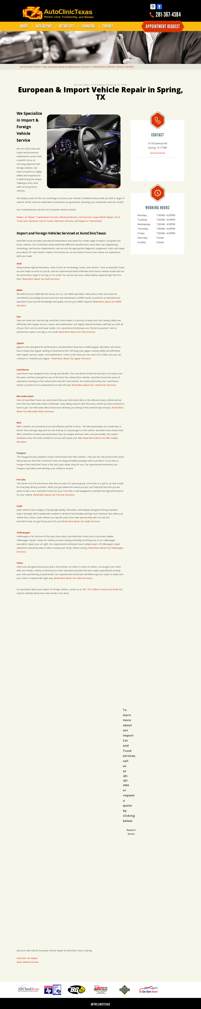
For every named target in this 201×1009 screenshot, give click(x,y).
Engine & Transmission (90, 220)
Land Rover (23, 369)
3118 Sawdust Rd (100, 84)
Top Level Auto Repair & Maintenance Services (66, 66)
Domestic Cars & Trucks (41, 220)
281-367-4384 (168, 14)
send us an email (109, 589)
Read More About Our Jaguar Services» (71, 358)
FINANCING (88, 26)
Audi (19, 263)
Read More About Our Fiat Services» (77, 331)
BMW (19, 290)
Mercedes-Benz (25, 396)
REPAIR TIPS (66, 26)
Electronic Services (63, 220)
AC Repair (30, 217)
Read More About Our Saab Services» (81, 521)
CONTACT (107, 26)
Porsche (21, 479)
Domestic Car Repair (27, 958)
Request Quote (131, 831)
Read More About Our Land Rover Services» (94, 384)
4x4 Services (85, 217)
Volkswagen (23, 532)
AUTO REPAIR (44, 26)
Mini (19, 422)
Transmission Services (47, 217)
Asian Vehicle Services (28, 961)
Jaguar (20, 343)
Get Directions (157, 153)
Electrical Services (69, 217)
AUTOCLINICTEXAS (30, 66)
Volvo (20, 562)
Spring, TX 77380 (118, 84)
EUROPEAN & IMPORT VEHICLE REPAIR (113, 66)
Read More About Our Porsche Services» (54, 494)
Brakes (20, 217)
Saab (19, 505)
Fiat (19, 316)
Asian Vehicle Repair (103, 217)
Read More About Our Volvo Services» (73, 578)
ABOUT (24, 26)
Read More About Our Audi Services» (41, 278)
